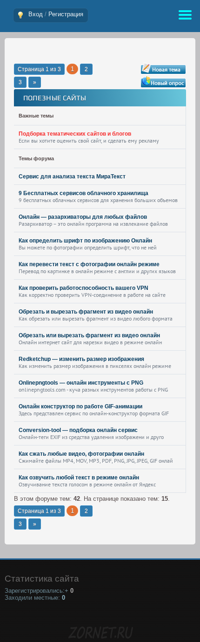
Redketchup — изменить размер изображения (81, 359)
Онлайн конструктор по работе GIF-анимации (80, 406)
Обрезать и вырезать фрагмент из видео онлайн (86, 311)
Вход (35, 14)
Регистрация (65, 14)
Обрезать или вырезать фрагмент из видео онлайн (89, 335)
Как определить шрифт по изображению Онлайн (85, 240)
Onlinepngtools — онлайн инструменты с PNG (81, 383)
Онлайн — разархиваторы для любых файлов (83, 217)
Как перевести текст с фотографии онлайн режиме (89, 264)
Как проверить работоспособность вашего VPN (83, 288)
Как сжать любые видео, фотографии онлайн (81, 454)
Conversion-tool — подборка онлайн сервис (78, 430)
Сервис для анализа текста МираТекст (72, 176)
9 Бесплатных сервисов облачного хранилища (83, 193)
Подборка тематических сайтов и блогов (75, 134)
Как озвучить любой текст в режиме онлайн (79, 477)
